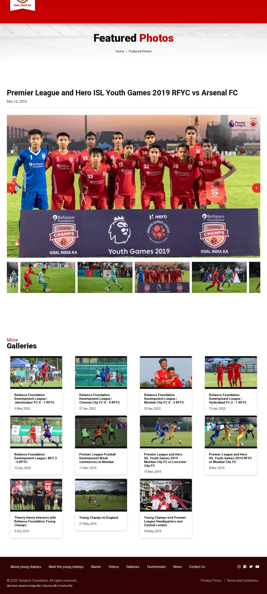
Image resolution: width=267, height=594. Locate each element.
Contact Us (197, 567)
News (177, 567)
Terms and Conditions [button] (242, 581)
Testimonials (156, 567)
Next (256, 188)
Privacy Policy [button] (211, 581)
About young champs (26, 567)
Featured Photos (140, 51)
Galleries (132, 567)
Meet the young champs (66, 567)
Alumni (96, 567)
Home (120, 51)
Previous (10, 188)
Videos (113, 567)
